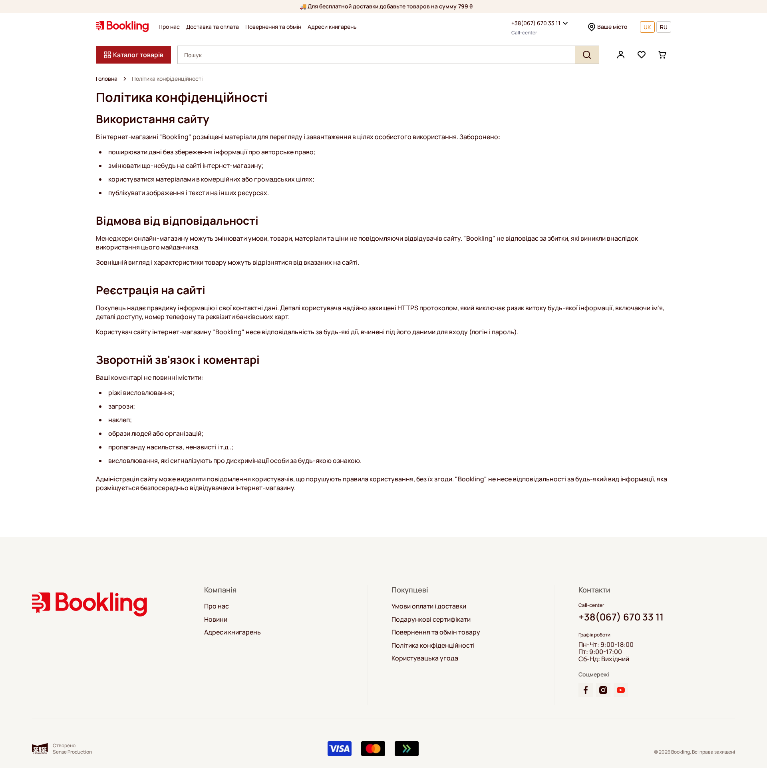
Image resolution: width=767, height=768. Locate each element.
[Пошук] (587, 55)
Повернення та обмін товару (435, 632)
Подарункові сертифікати (431, 619)
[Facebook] (585, 690)
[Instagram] (603, 690)
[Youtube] (621, 690)
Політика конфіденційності (433, 645)
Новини (215, 619)
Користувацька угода (424, 658)
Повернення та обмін (273, 26)
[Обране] (641, 55)
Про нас (169, 26)
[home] (125, 79)
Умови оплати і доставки (428, 606)
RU (664, 27)
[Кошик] (662, 55)
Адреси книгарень (332, 26)
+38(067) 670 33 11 (535, 23)
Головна (106, 78)
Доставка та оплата (212, 26)
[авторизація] (621, 55)
